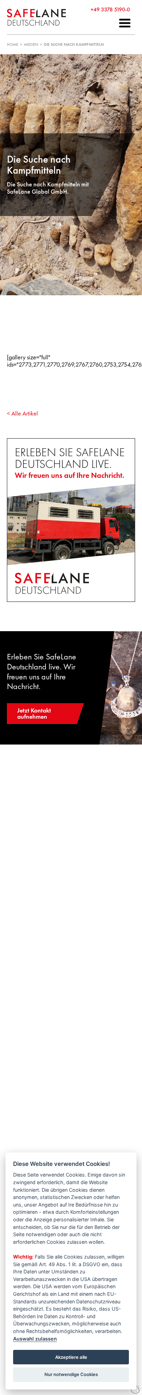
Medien (31, 44)
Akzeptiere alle (71, 1357)
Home (12, 44)
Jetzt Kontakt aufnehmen (34, 713)
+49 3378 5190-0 (110, 9)
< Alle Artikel (22, 413)
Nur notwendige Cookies (71, 1374)
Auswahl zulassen (35, 1339)
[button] (124, 23)
